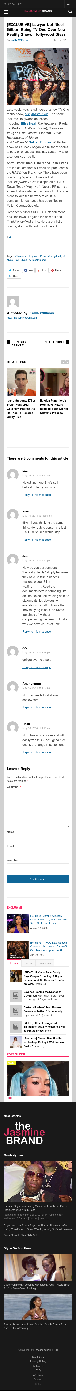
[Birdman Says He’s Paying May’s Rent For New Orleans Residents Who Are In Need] (38, 1181)
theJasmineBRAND (47, 1350)
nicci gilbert (54, 256)
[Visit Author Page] (13, 301)
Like (30, 270)
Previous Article (19, 343)
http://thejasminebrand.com (22, 317)
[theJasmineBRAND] (38, 11)
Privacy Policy (38, 1361)
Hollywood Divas (36, 114)
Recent (29, 963)
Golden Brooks (40, 142)
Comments (45, 963)
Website (12, 860)
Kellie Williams (19, 40)
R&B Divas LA (22, 260)
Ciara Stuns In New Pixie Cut (20, 1235)
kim (25, 471)
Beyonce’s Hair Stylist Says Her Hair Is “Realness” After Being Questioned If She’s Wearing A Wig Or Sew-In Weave (38, 1227)
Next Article (55, 342)
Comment (14, 787)
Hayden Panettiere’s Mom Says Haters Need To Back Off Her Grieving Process (54, 406)
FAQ (38, 1370)
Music (11, 1062)
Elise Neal (28, 123)
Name (10, 832)
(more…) (44, 978)
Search (38, 1379)
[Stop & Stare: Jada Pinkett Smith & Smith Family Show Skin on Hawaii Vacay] (38, 1307)
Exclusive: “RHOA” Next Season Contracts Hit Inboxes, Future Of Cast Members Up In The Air (48, 946)
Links (38, 1384)
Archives (38, 1375)
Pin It (58, 270)
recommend (39, 260)
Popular (14, 963)
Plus (43, 270)
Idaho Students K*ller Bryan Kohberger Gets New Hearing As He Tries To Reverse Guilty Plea (21, 408)
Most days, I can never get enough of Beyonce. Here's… (44, 995)
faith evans (20, 256)
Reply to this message (36, 494)
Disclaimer (38, 1357)
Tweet (16, 270)
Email (10, 846)
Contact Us (38, 1366)
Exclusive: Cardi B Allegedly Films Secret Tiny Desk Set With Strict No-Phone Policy (48, 919)
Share (15, 276)
